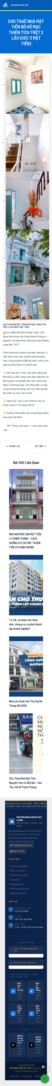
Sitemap (38, 1076)
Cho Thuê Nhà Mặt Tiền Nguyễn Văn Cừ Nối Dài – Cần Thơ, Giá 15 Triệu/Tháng (25, 783)
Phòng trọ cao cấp (18, 875)
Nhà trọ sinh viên (17, 870)
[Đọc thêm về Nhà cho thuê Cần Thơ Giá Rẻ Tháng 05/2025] (26, 666)
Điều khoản (27, 1076)
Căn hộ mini (15, 880)
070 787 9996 (21, 911)
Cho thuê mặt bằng (18, 866)
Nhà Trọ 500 (18, 851)
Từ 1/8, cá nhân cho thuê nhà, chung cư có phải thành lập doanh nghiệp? (25, 624)
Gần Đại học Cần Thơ (19, 889)
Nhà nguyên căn (17, 884)
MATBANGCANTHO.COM (19, 5)
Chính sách (14, 1076)
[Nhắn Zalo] (44, 1068)
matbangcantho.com (22, 845)
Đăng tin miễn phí (17, 893)
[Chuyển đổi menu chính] (46, 5)
